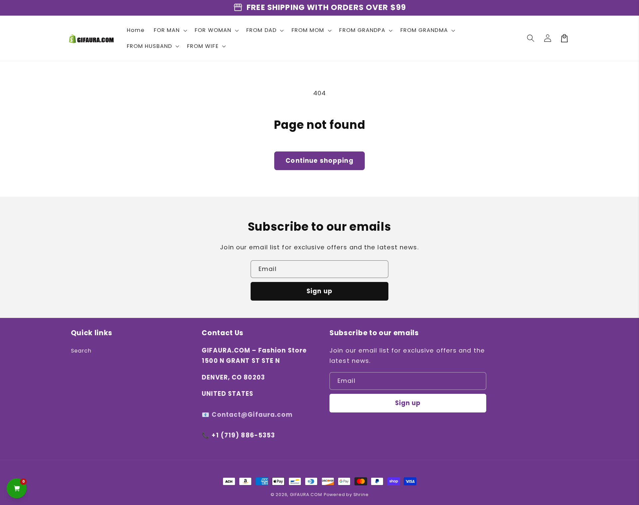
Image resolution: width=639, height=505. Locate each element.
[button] (169, 30)
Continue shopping (319, 160)
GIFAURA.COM (306, 494)
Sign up (319, 291)
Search (81, 351)
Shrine (361, 494)
